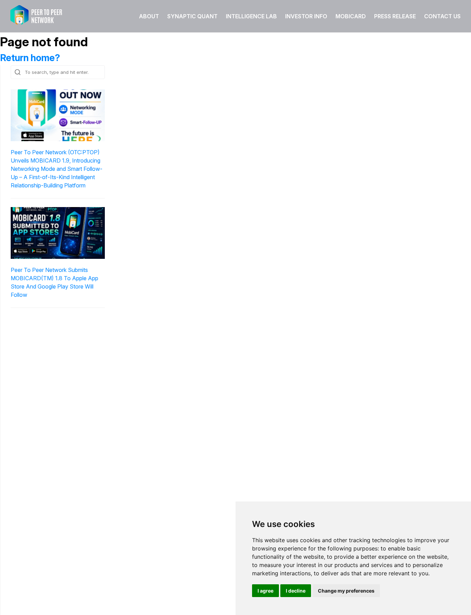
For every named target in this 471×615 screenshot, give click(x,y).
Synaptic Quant (192, 16)
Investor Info (306, 16)
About (149, 16)
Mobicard (350, 16)
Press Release (395, 16)
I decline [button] (295, 591)
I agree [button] (265, 591)
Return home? (30, 58)
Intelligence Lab (251, 16)
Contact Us (442, 16)
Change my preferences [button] (346, 591)
